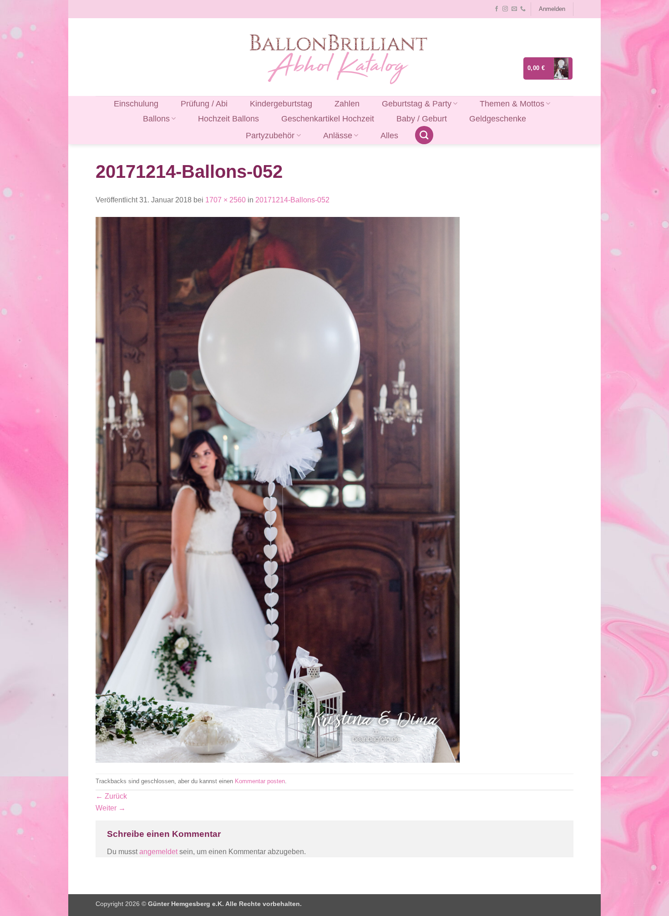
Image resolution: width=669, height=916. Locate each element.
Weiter (111, 808)
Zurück (111, 796)
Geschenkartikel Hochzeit (327, 118)
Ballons (156, 118)
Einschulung (136, 103)
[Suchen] (424, 135)
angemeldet (158, 852)
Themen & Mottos (512, 103)
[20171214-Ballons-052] (278, 489)
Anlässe (337, 135)
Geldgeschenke (497, 118)
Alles (389, 135)
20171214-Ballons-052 (292, 200)
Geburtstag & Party (416, 103)
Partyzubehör (270, 135)
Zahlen (347, 103)
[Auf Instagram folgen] (505, 9)
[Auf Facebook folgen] (496, 9)
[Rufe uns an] (523, 9)
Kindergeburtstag (281, 103)
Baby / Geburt (421, 118)
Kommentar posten (260, 781)
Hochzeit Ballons (228, 118)
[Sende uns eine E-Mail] (514, 9)
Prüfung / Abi (204, 103)
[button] (551, 9)
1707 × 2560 (225, 200)
